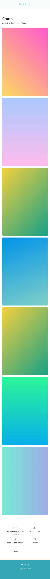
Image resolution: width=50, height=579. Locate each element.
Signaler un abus (25, 569)
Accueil (5, 23)
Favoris (35, 543)
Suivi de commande (15, 543)
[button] (25, 4)
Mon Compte (34, 531)
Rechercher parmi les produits (15, 532)
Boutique (14, 23)
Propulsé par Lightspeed (25, 573)
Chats (23, 23)
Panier (15, 551)
